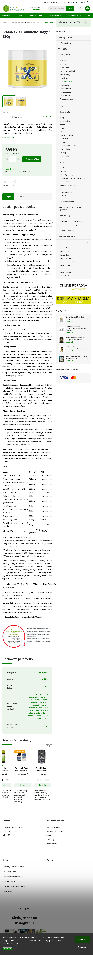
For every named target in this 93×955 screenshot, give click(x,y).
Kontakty (50, 839)
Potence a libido (66, 156)
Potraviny (62, 162)
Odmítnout (82, 947)
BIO (61, 102)
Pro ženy (63, 152)
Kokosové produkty (67, 192)
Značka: (46, 117)
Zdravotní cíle (64, 112)
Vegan (62, 106)
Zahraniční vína (65, 276)
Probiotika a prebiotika (68, 71)
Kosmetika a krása (66, 230)
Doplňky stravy (64, 55)
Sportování (64, 139)
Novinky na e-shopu (66, 37)
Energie (62, 118)
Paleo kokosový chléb (11, 876)
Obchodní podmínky (69, 2)
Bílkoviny (63, 171)
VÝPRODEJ (62, 49)
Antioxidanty (64, 67)
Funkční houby (65, 75)
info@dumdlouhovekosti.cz (13, 827)
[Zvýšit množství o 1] (18, 159)
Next (51, 746)
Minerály (63, 64)
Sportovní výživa (66, 81)
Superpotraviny (65, 92)
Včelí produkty (65, 85)
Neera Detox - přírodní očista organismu (70, 208)
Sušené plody (65, 182)
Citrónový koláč (8, 881)
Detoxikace (64, 142)
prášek (45, 679)
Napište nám (51, 843)
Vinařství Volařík (65, 258)
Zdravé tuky (64, 78)
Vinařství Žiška (65, 251)
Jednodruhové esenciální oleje (71, 221)
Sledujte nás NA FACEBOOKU (3, 835)
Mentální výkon (65, 121)
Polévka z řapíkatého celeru (13, 886)
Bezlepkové (64, 196)
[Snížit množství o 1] (7, 159)
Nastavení (7, 949)
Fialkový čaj (7, 891)
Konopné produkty (66, 201)
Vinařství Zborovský (67, 255)
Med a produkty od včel (68, 185)
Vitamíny (63, 60)
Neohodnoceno (17, 117)
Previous (48, 746)
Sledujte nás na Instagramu (24, 920)
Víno (60, 242)
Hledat (70, 8)
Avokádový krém (9, 871)
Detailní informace (9, 137)
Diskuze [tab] (21, 196)
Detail (22, 785)
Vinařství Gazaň (65, 272)
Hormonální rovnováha (68, 145)
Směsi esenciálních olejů (69, 225)
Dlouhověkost (65, 149)
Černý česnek (65, 189)
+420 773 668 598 (9, 831)
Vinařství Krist (65, 269)
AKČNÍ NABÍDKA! (65, 43)
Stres (62, 132)
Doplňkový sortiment (67, 236)
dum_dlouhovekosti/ (8, 835)
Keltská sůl (64, 168)
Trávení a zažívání (66, 135)
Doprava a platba (50, 2)
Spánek (62, 128)
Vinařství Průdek (66, 265)
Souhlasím (82, 939)
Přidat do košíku (32, 159)
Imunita (62, 125)
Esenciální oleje (64, 215)
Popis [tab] (8, 196)
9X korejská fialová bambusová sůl (72, 178)
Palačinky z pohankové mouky (14, 866)
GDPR (83, 2)
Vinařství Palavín (65, 248)
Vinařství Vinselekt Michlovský (70, 262)
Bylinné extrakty (65, 95)
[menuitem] (8, 15)
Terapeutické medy (67, 99)
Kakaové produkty (66, 88)
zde (16, 943)
